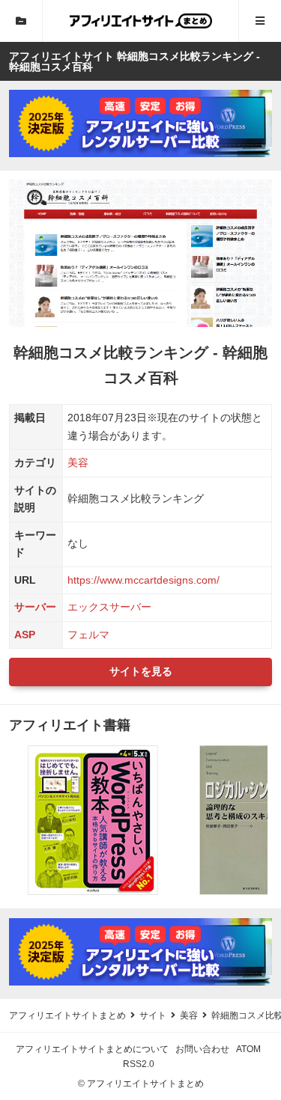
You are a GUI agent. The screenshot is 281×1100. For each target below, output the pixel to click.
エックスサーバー (109, 607)
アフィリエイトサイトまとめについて (92, 1049)
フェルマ (88, 635)
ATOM (248, 1049)
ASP (24, 635)
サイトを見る (140, 671)
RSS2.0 (138, 1064)
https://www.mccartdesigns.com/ (143, 580)
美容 (77, 462)
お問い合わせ (202, 1049)
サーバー (35, 607)
